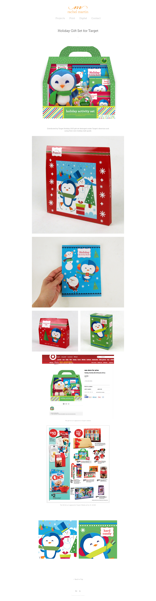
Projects (60, 18)
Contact (96, 18)
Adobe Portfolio (80, 595)
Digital (83, 18)
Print (72, 18)
